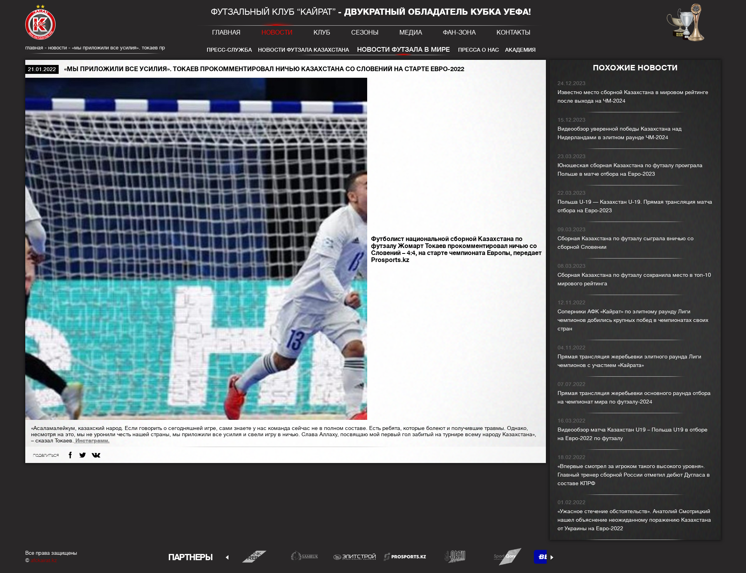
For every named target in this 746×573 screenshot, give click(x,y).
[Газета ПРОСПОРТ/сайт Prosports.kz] (404, 556)
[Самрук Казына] (304, 556)
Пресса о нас (478, 50)
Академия (520, 50)
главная (34, 48)
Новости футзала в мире (403, 49)
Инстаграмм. (92, 440)
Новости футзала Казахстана (303, 50)
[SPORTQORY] (505, 556)
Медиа (410, 32)
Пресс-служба (229, 50)
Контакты (513, 32)
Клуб (322, 32)
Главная (226, 32)
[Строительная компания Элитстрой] (354, 556)
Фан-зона (459, 32)
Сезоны (364, 32)
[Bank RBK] (254, 556)
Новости (277, 32)
